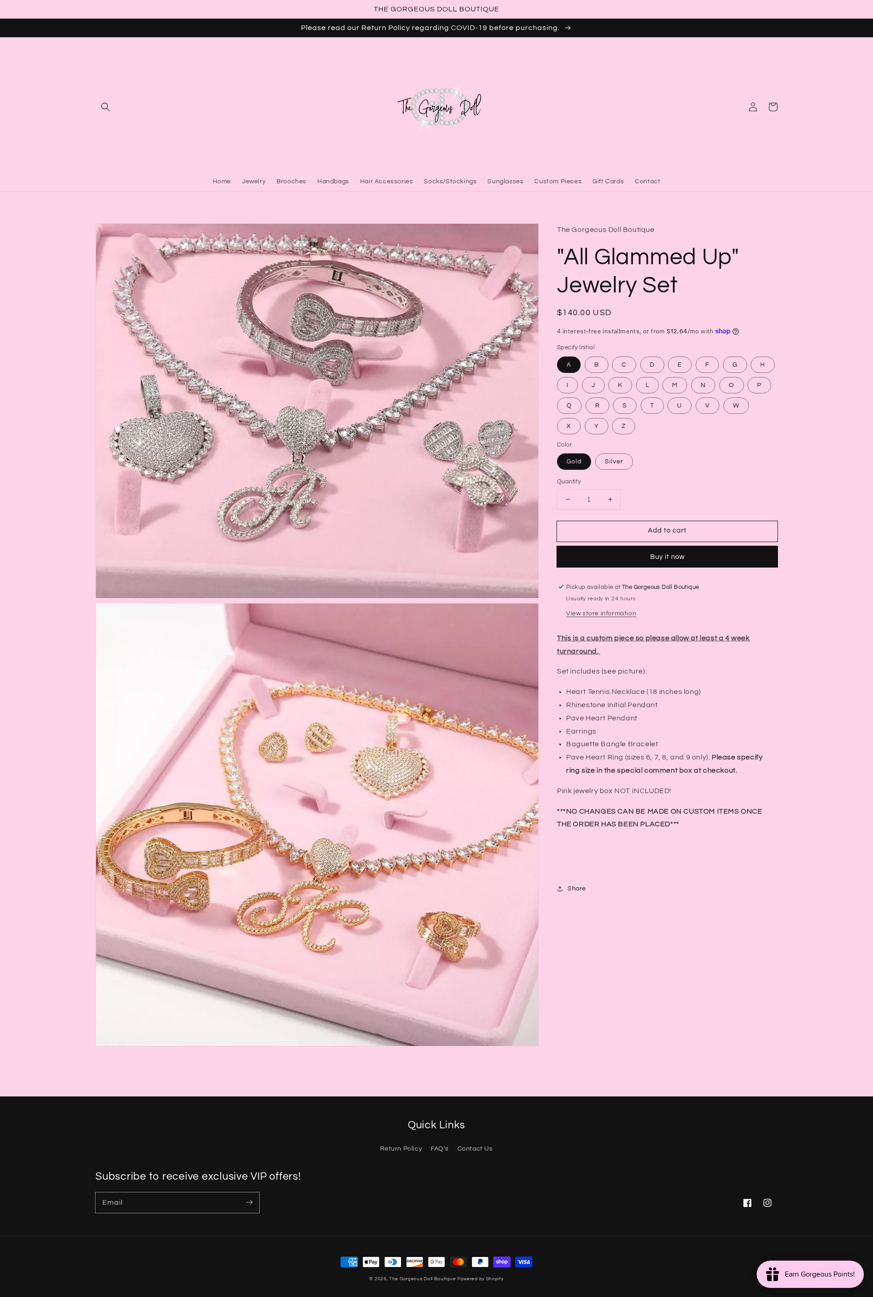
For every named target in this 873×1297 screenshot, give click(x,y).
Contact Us (475, 1149)
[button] (105, 107)
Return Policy (401, 1149)
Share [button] (576, 888)
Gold (574, 461)
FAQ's (440, 1149)
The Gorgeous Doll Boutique (422, 1279)
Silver (614, 461)
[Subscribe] (249, 1202)
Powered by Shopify (480, 1279)
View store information (601, 613)
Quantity (569, 481)
